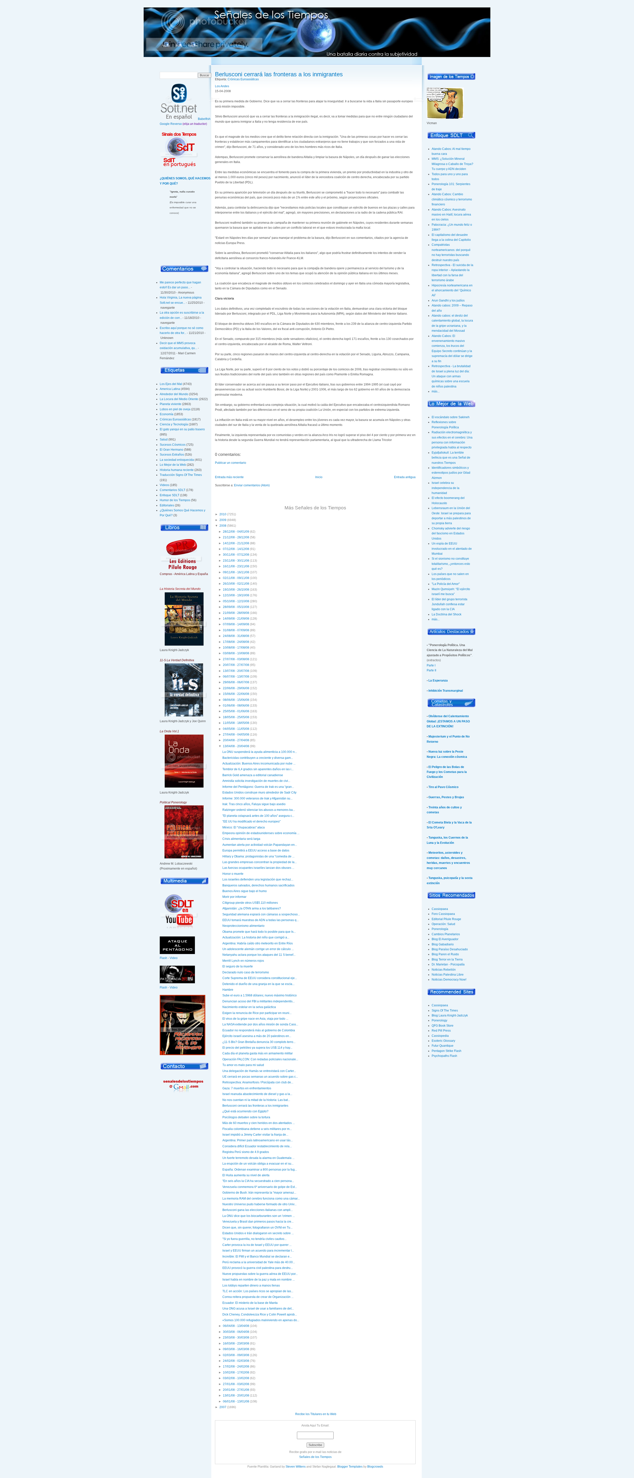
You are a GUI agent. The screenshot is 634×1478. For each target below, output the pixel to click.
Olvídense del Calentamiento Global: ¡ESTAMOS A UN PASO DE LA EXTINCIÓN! (448, 721)
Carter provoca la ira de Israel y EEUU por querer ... (256, 1245)
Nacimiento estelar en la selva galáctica (249, 1007)
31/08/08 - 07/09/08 (236, 630)
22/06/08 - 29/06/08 (236, 688)
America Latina (170, 389)
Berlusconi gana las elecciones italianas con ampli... (257, 1210)
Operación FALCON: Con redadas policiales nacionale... (260, 1059)
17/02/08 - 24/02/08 (236, 1366)
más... (436, 391)
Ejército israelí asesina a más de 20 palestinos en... (256, 1036)
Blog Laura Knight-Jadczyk (450, 1015)
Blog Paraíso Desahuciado (450, 949)
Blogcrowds (375, 1466)
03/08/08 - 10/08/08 (236, 653)
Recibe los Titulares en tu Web (315, 1414)
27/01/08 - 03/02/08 (236, 1384)
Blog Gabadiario (443, 944)
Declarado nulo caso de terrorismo (245, 972)
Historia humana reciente (177, 470)
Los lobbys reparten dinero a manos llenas (251, 1285)
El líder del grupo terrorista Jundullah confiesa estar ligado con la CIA (449, 604)
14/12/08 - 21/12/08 (236, 543)
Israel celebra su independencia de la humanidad (445, 488)
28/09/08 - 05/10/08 (236, 607)
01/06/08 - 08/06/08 (236, 705)
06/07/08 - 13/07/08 (236, 676)
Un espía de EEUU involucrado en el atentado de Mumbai (452, 548)
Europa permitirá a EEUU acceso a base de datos (255, 850)
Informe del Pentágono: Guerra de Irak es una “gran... (258, 787)
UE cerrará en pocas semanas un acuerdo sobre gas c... (260, 1076)
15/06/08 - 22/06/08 (236, 694)
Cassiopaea (440, 909)
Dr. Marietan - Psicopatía (448, 964)
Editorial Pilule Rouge (446, 919)
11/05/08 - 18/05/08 (236, 723)
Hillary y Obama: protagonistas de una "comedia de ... (258, 856)
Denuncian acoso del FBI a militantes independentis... (258, 1001)
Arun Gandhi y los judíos (448, 300)
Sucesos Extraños (172, 454)
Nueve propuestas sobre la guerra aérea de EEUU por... (260, 1274)
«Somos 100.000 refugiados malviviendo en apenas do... (260, 1320)
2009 (222, 520)
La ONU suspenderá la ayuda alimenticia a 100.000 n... (259, 752)
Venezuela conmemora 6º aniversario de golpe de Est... (259, 1187)
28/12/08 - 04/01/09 (236, 531)
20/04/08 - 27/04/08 (236, 740)
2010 (222, 514)
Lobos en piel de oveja (175, 409)
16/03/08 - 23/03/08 (236, 1343)
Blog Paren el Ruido (445, 954)
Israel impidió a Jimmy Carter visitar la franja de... (255, 1134)
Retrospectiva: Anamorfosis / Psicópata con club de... (257, 1082)
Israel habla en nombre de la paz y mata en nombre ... (258, 1279)
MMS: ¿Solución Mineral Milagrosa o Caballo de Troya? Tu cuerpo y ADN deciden (452, 164)
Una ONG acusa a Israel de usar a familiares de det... (258, 1308)
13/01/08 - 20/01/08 (236, 1395)
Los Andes (222, 86)
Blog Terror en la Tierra (447, 959)
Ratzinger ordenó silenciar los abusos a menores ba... (258, 810)
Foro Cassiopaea (443, 914)
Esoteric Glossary (443, 1040)
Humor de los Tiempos (175, 500)
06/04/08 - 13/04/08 (236, 1326)
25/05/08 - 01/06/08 (236, 711)
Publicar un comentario (230, 463)
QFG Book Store (442, 1025)
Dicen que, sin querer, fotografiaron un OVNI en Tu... (257, 1227)
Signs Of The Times (445, 1010)
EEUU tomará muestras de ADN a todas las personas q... (260, 920)
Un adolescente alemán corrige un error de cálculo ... (258, 949)
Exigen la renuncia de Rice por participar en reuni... (256, 1013)
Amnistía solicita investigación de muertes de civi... (256, 781)
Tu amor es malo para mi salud (243, 1065)
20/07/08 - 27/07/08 (236, 665)
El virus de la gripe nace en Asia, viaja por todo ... (255, 1018)
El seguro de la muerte (237, 966)
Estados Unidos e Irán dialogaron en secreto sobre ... (258, 1233)
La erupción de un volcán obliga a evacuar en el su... (257, 1163)
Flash (163, 958)
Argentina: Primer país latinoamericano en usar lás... (257, 1140)
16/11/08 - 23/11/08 (236, 566)
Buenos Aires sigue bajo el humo (244, 891)
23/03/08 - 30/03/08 (236, 1337)
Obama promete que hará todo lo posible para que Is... (259, 931)
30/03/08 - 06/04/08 (236, 1332)
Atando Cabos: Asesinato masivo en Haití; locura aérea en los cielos (451, 214)
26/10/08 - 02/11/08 (236, 583)
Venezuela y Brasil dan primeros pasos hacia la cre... (257, 1221)
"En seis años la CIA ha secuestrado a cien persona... (258, 1181)
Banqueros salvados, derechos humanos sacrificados (258, 885)
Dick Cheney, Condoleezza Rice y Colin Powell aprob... (259, 1314)
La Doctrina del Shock (446, 614)
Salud (164, 439)
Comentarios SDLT (172, 490)
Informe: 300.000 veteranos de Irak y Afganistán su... (257, 798)
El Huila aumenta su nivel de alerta (245, 1175)
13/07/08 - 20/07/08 (236, 671)
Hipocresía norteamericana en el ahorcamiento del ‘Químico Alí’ (452, 290)
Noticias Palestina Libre (448, 974)
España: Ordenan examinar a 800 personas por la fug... (259, 1169)
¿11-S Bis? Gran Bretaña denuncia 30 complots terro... (258, 1042)
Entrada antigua (405, 477)
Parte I (431, 665)
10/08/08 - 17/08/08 (236, 647)
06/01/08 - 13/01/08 (236, 1401)
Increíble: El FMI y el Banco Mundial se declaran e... (257, 1256)
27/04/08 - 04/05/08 (236, 734)
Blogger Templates (350, 1466)
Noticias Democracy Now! (449, 979)
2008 (222, 525)
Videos (164, 485)
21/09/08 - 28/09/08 (236, 613)
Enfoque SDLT (169, 495)
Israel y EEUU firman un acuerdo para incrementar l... (258, 1250)
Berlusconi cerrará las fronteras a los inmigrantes (279, 74)
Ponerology (439, 1020)
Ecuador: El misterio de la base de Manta (250, 1303)
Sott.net (193, 46)
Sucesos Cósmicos (172, 444)
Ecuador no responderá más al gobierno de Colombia (258, 1030)
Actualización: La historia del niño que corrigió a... (255, 937)
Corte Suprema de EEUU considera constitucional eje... (259, 978)
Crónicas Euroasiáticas (175, 419)
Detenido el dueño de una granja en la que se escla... (258, 984)
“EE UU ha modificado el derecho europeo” (251, 821)
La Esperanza (438, 680)
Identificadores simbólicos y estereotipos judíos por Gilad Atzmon (451, 473)
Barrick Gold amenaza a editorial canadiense (252, 775)
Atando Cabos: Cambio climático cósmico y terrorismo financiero (452, 199)
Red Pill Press (441, 1030)
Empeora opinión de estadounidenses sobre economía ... (260, 833)
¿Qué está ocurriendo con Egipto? (245, 1111)
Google (165, 124)
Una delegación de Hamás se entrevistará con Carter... (259, 1071)
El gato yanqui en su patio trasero (182, 429)
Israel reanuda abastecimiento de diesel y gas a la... (257, 1094)
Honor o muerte (232, 874)
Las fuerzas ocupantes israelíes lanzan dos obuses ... (258, 868)
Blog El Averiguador (445, 939)
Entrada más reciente (229, 477)
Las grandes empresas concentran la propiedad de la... (259, 862)
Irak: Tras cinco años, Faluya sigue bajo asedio (254, 804)
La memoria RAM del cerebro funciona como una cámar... (261, 1198)
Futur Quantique (442, 1045)
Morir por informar (234, 897)
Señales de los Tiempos (315, 1457)
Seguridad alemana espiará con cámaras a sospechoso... (261, 914)
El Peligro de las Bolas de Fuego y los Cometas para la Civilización (447, 772)
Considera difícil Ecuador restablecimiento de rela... (257, 1146)
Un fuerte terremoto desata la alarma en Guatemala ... (258, 1158)
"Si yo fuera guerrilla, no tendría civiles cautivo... (254, 1239)
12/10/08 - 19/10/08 (236, 595)
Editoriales (167, 505)
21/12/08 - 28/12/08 (236, 537)
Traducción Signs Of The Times (181, 475)
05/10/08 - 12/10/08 (236, 601)
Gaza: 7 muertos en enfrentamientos (246, 1088)
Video (174, 958)
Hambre (227, 989)
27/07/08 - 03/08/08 (236, 659)
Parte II (431, 670)
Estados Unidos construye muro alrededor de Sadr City (259, 792)
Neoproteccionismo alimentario (243, 926)
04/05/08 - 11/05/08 (236, 729)
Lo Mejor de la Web (173, 464)
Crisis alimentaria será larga (241, 839)
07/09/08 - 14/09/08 (236, 624)
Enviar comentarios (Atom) (252, 485)
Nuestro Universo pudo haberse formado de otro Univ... (259, 1204)
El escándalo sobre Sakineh (451, 417)
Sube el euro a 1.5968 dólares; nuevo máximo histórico (259, 995)
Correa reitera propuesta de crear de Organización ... (257, 1297)
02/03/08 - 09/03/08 (236, 1355)
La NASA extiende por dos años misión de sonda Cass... (260, 1024)
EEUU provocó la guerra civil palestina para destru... (257, 1268)
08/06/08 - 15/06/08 (236, 700)
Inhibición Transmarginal (445, 690)
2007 (222, 1407)
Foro (179, 46)
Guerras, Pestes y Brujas (446, 797)
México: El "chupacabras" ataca (243, 827)
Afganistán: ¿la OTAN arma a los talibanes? (251, 908)
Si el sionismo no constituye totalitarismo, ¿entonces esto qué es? (451, 564)
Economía (166, 414)
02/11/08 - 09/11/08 (236, 578)
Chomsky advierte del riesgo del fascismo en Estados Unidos (451, 533)
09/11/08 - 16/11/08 (236, 572)
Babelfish (204, 119)
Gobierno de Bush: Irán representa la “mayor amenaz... (259, 1192)
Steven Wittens (296, 1466)
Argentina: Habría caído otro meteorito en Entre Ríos (257, 943)
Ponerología (440, 929)
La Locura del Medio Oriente (179, 399)
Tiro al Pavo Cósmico (443, 787)
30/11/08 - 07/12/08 (236, 554)
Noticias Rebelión (444, 969)
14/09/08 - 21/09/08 (236, 618)
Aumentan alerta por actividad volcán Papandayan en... (259, 845)
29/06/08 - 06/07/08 (236, 682)
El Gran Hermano (171, 449)
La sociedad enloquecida (177, 460)
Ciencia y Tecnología (174, 424)
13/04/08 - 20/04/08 (236, 746)
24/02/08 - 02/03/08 (236, 1361)
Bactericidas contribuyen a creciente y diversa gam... (257, 758)
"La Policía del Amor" (446, 584)
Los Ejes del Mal (171, 384)
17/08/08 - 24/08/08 (236, 642)
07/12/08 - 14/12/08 (236, 549)
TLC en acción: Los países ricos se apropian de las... (257, 1291)
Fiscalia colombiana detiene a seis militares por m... (257, 1129)
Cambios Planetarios (446, 934)
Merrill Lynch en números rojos (243, 960)
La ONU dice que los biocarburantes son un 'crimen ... (258, 1216)
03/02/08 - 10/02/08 (236, 1378)
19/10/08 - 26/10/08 (236, 589)
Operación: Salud (443, 924)
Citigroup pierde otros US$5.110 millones (250, 902)
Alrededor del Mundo (174, 394)
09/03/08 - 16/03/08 (236, 1349)
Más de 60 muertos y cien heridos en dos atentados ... (258, 1123)
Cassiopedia (440, 1036)
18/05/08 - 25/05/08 (236, 717)
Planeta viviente (170, 404)
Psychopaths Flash (444, 1056)
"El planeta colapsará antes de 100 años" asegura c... (258, 816)
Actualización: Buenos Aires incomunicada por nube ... (258, 763)
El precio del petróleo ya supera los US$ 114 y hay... (257, 1047)
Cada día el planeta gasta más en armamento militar (257, 1053)
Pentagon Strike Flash (446, 1051)
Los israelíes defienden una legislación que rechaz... (257, 879)
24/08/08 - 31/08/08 (236, 636)
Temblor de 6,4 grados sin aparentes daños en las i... (257, 769)
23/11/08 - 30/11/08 (236, 560)
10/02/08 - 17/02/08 (236, 1372)
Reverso (176, 124)
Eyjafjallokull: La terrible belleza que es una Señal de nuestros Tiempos (451, 458)
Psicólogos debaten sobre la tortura (246, 1117)
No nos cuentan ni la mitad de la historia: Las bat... (256, 1100)
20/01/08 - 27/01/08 (236, 1390)
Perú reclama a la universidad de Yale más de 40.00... (258, 1262)
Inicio (166, 46)
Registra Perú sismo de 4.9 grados (245, 1152)
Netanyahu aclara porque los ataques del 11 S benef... (258, 955)
